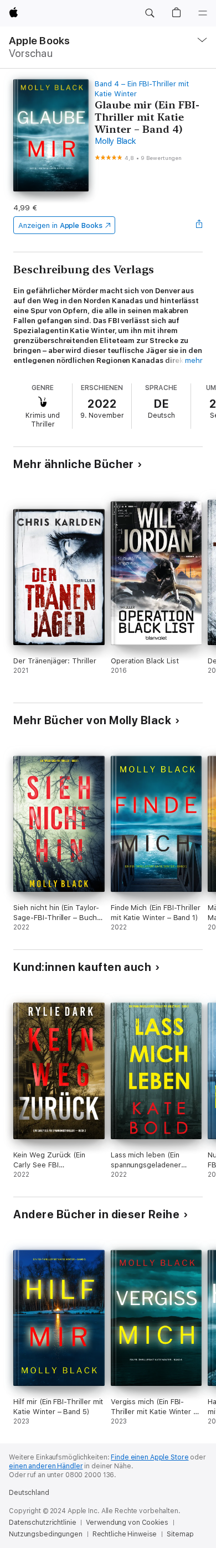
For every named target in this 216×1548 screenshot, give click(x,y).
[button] (149, 13)
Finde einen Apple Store (149, 1457)
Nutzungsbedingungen (46, 1534)
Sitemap (180, 1534)
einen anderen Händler (46, 1466)
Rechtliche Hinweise (124, 1534)
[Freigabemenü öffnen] (199, 225)
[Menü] (202, 13)
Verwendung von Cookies (127, 1522)
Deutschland (29, 1493)
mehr (194, 360)
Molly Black (115, 141)
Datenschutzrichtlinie (42, 1522)
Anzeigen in (60, 225)
